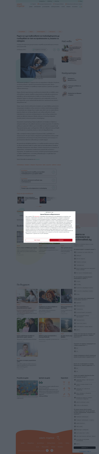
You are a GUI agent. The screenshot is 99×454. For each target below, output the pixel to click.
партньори (36, 216)
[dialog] (49, 227)
